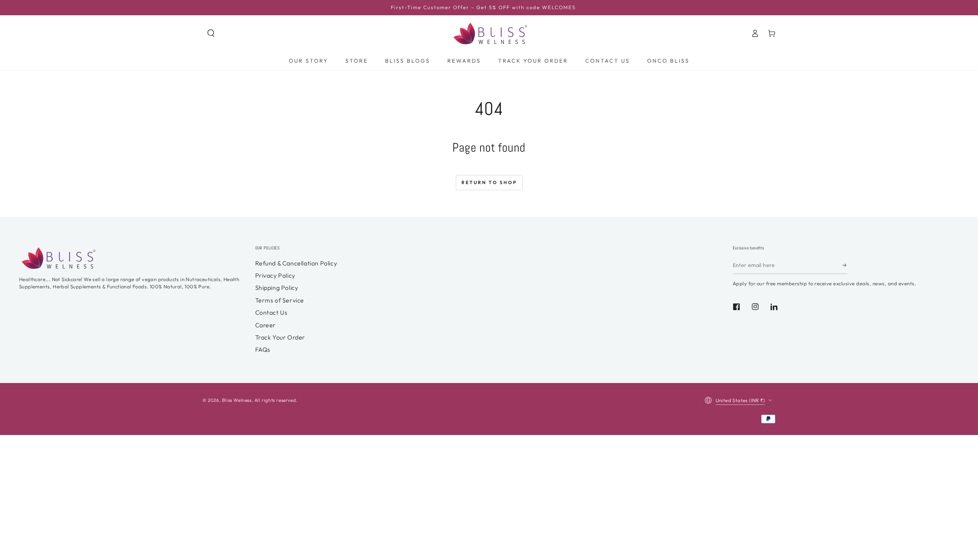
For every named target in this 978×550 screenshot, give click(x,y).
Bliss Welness (237, 400)
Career (265, 325)
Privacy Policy (275, 275)
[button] (210, 33)
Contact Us (271, 312)
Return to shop (489, 182)
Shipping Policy (276, 287)
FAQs (262, 349)
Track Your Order (280, 337)
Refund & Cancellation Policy (296, 263)
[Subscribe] (844, 265)
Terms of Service (279, 300)
